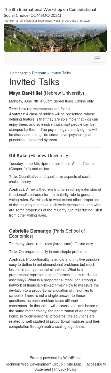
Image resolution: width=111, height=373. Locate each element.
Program (39, 72)
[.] (97, 58)
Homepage (19, 72)
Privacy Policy (65, 369)
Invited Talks (60, 72)
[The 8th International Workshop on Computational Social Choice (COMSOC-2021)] (55, 37)
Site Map (74, 364)
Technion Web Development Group (34, 364)
